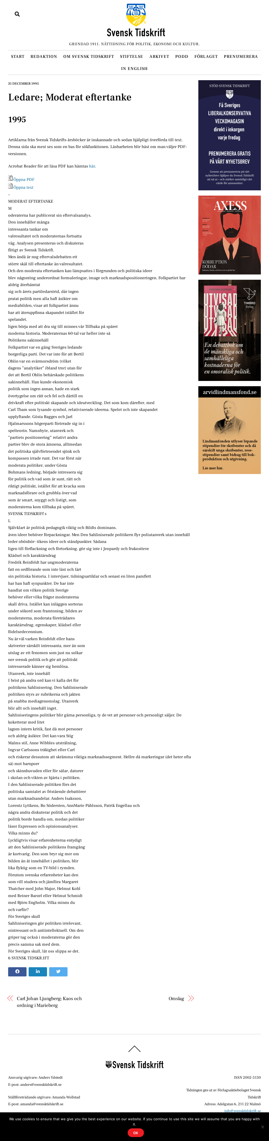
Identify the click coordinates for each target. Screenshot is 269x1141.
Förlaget (206, 56)
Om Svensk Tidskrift (88, 56)
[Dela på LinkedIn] (37, 972)
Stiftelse (131, 56)
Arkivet (159, 56)
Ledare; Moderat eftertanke (70, 97)
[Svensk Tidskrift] (136, 34)
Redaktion (43, 56)
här (92, 166)
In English (134, 68)
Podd (181, 56)
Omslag (176, 998)
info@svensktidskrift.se (242, 1110)
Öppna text (23, 187)
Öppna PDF (23, 179)
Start (17, 56)
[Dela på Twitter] (58, 972)
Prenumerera (241, 56)
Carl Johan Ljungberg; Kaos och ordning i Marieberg (49, 1001)
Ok (136, 1133)
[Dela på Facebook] (17, 972)
